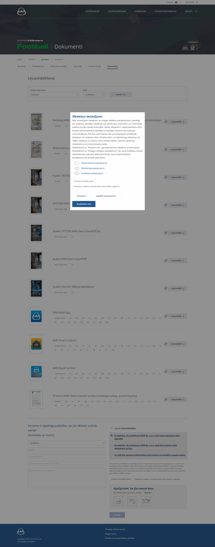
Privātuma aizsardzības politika (83, 181)
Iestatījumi (81, 196)
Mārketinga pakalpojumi (92, 168)
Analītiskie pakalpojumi (92, 173)
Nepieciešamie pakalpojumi (94, 163)
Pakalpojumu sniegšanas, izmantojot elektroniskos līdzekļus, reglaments (97, 186)
